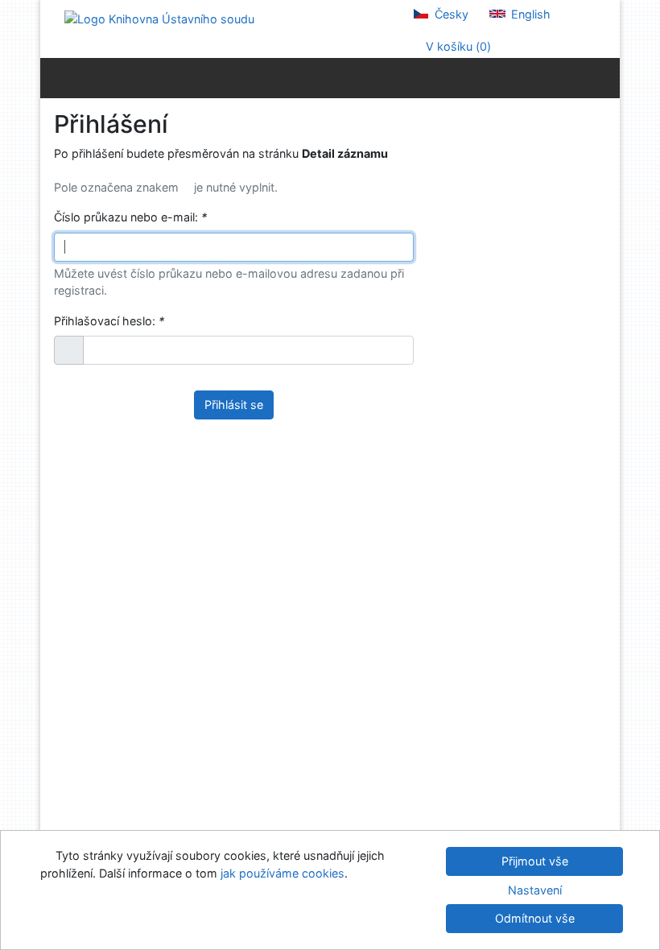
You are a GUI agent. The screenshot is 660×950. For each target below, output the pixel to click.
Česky (449, 14)
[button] (69, 350)
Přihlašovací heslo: (109, 321)
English (529, 14)
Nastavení (535, 890)
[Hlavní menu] (604, 77)
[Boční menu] (56, 77)
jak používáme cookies (282, 873)
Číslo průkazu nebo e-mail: (130, 217)
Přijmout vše (534, 861)
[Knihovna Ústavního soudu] (159, 18)
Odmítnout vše (535, 918)
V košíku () (457, 46)
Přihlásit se (233, 404)
